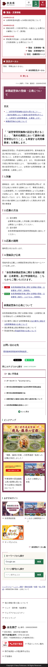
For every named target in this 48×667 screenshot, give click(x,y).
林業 (35, 587)
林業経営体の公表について (16, 121)
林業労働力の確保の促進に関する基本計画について (24, 399)
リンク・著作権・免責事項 (15, 608)
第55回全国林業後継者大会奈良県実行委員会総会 (23, 387)
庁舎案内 (8, 656)
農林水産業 (28, 587)
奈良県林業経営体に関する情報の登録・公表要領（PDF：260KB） (28, 288)
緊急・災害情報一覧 (36, 48)
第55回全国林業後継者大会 (15, 393)
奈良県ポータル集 (38, 547)
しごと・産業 (18, 587)
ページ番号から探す (15, 569)
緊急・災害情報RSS (36, 51)
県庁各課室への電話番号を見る (17, 651)
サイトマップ (10, 618)
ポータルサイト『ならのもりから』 (18, 381)
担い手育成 (13, 374)
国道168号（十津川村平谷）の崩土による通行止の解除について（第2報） (25, 29)
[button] (29, 4)
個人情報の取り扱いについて (16, 603)
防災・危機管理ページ (36, 54)
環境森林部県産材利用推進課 (15, 351)
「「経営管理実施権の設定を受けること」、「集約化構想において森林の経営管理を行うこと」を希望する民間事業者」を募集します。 (24, 115)
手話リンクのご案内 (35, 644)
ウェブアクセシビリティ (15, 613)
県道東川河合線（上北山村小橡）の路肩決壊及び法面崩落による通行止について (25, 40)
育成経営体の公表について (25, 331)
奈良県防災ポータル (36, 70)
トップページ (7, 587)
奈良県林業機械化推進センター (17, 405)
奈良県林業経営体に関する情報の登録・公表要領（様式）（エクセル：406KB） (28, 295)
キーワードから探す (15, 556)
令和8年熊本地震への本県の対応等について (23, 20)
